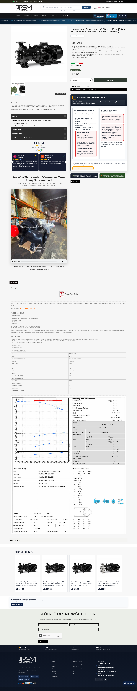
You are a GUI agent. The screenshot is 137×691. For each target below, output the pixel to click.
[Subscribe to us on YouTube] (125, 15)
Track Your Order (77, 661)
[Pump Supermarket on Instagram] (101, 679)
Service (54, 671)
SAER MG (46, 106)
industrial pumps (29, 109)
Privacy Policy (116, 688)
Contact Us (55, 676)
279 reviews (42, 147)
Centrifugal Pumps (42, 105)
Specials (54, 666)
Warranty (104, 688)
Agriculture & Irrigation (30, 105)
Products (54, 664)
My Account (76, 673)
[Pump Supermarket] (24, 8)
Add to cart (110, 80)
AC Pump (20, 105)
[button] (66, 162)
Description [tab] (13, 282)
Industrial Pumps (56, 105)
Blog (74, 671)
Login (122, 1)
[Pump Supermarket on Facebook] (97, 679)
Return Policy (76, 666)
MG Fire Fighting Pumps (28, 106)
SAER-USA (52, 106)
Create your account (112, 1)
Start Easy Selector (17, 604)
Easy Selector (55, 669)
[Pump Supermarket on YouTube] (105, 679)
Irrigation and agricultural (42, 109)
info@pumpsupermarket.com (106, 9)
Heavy (49, 105)
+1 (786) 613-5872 (105, 7)
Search (86, 7)
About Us (54, 673)
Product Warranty (77, 664)
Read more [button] (44, 168)
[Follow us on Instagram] (119, 15)
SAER (70, 356)
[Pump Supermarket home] (33, 660)
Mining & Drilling (39, 106)
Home (53, 661)
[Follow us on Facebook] (122, 15)
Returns (109, 688)
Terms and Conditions (78, 669)
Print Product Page (78, 36)
